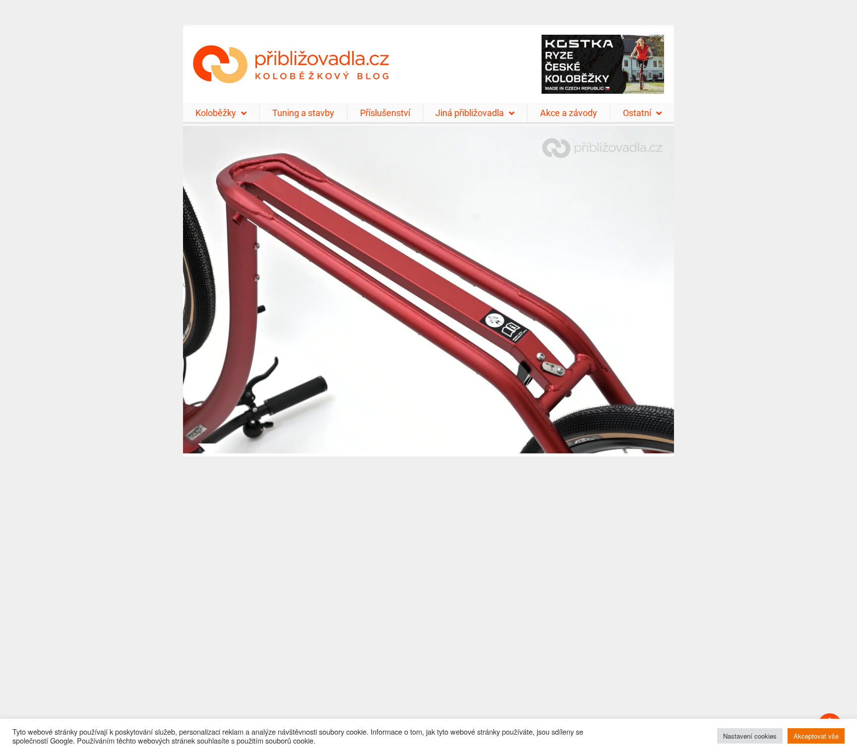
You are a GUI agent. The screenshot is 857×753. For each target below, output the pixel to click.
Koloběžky (215, 113)
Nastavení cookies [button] (750, 736)
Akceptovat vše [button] (816, 736)
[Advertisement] (428, 598)
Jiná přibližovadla (469, 113)
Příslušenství (385, 113)
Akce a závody (568, 113)
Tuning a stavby (303, 113)
